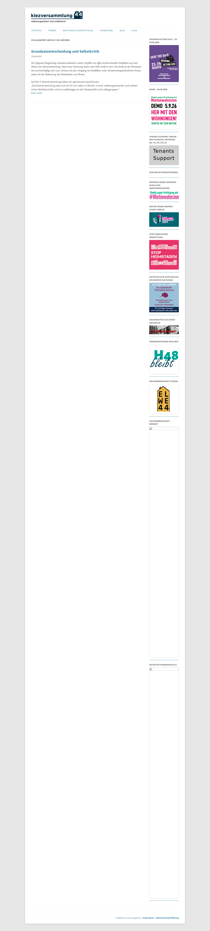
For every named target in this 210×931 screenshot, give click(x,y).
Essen (134, 30)
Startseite (36, 30)
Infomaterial (106, 30)
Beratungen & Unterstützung (78, 30)
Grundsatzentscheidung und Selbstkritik (65, 51)
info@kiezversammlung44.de (128, 918)
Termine (52, 30)
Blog (122, 30)
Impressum (148, 917)
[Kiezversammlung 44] (57, 18)
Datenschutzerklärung (167, 917)
